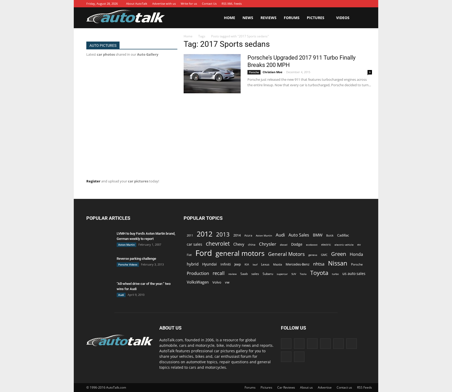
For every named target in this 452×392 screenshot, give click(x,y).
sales (255, 274)
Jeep (237, 264)
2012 (204, 234)
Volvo (216, 282)
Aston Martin (126, 244)
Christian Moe (272, 72)
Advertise (325, 387)
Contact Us (209, 3)
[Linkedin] (330, 4)
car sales (194, 244)
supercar (282, 274)
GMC (324, 255)
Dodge (296, 244)
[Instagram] (322, 4)
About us (306, 387)
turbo (335, 274)
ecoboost (312, 244)
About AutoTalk (136, 3)
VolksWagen (198, 282)
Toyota (319, 272)
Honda (356, 254)
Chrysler (267, 244)
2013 (223, 234)
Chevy (238, 244)
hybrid (193, 264)
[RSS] (346, 4)
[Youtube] (362, 4)
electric (326, 244)
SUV (293, 274)
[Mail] (338, 4)
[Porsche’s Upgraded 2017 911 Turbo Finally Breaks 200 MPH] (212, 73)
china (251, 244)
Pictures (315, 17)
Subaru (268, 274)
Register (93, 181)
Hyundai (209, 264)
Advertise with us (164, 3)
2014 (237, 235)
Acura (248, 235)
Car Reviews (286, 387)
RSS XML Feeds (232, 3)
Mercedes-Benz (297, 264)
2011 (190, 235)
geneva (312, 255)
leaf (255, 264)
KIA (247, 264)
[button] (359, 17)
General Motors (286, 254)
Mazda (277, 264)
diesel (283, 244)
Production (198, 273)
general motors (240, 253)
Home (229, 17)
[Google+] (315, 4)
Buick (330, 235)
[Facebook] (307, 4)
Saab (244, 274)
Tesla (303, 274)
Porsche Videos (127, 264)
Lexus (265, 264)
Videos (342, 17)
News (247, 17)
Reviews (268, 17)
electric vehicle (344, 244)
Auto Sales (299, 235)
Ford (203, 253)
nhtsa (318, 264)
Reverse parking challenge (136, 259)
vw (227, 282)
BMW (318, 235)
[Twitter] (354, 4)
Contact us (344, 387)
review (232, 274)
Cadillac (343, 235)
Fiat (189, 255)
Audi (121, 295)
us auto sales (353, 273)
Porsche (254, 72)
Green (338, 254)
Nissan (337, 263)
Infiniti (226, 264)
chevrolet (218, 243)
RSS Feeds (364, 387)
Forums (292, 17)
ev (359, 244)
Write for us (189, 3)
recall (219, 273)
